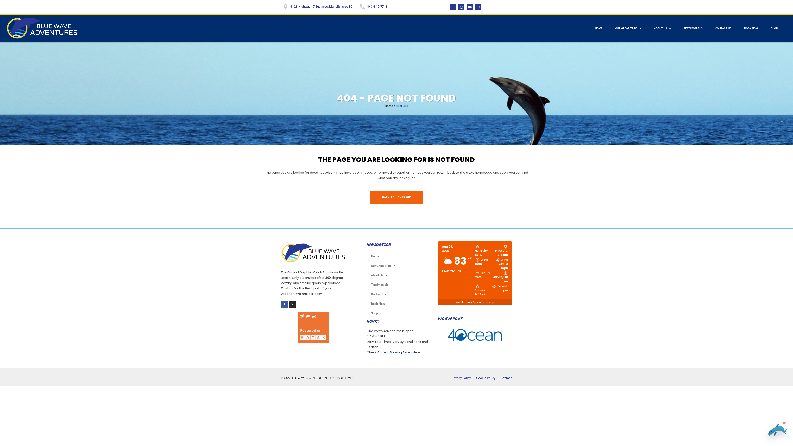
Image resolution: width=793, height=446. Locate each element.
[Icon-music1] (478, 7)
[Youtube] (470, 7)
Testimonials (693, 28)
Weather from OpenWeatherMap (475, 302)
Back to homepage (396, 197)
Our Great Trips (626, 28)
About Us (660, 28)
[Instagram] (461, 7)
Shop (774, 28)
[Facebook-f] (453, 7)
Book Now (751, 28)
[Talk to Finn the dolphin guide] (776, 430)
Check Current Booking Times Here (393, 352)
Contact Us (723, 28)
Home (598, 28)
